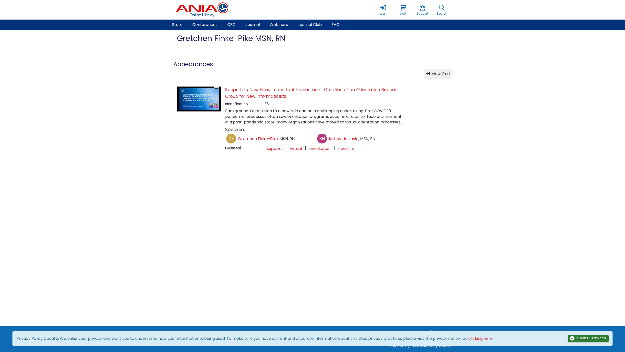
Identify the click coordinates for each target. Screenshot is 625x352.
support (274, 148)
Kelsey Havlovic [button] (343, 139)
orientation (320, 148)
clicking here (480, 338)
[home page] (219, 10)
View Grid (440, 74)
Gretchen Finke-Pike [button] (258, 139)
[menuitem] (177, 25)
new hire (346, 148)
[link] (383, 10)
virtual (296, 148)
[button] (403, 10)
